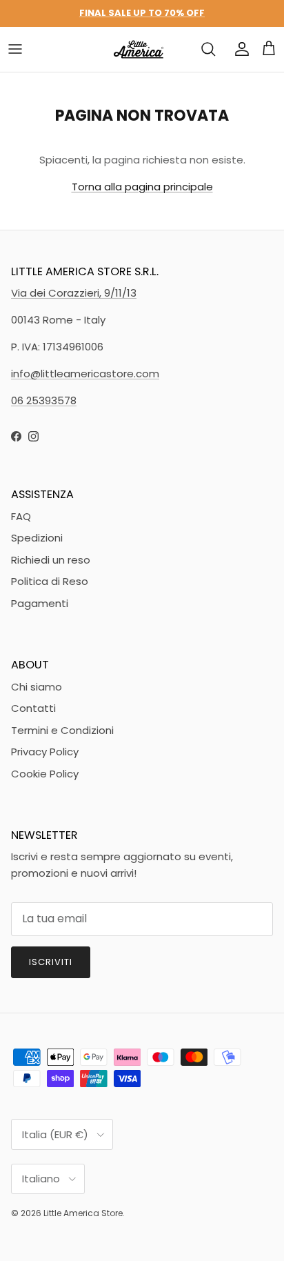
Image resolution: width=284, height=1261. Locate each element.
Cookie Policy (45, 773)
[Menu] (15, 49)
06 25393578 (44, 400)
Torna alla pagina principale (142, 186)
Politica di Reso (49, 581)
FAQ (21, 516)
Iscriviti (50, 962)
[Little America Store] (138, 49)
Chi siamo (36, 686)
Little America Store (83, 1213)
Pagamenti (39, 603)
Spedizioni (37, 537)
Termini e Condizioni (62, 730)
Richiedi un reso (50, 560)
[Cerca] (208, 49)
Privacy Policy (45, 751)
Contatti (33, 708)
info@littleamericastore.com (85, 373)
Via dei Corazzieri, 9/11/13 (73, 293)
